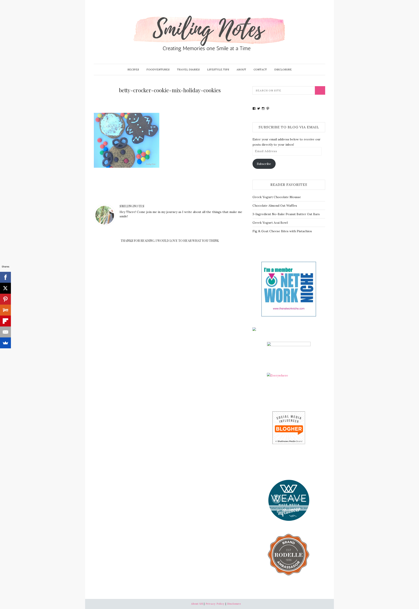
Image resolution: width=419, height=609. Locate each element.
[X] (5, 288)
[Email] (5, 331)
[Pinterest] (5, 299)
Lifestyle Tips (218, 69)
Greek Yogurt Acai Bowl (270, 223)
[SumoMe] (5, 342)
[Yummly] (5, 310)
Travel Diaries (188, 69)
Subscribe (264, 164)
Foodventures (158, 69)
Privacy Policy (215, 603)
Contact (260, 69)
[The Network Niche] (288, 289)
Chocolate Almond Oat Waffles (274, 206)
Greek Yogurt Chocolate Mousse (276, 197)
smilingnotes (132, 206)
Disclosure (283, 69)
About (241, 69)
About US (197, 603)
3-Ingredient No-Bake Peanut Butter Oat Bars (286, 214)
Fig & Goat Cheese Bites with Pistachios (282, 231)
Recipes (133, 69)
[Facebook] (5, 277)
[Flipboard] (5, 321)
